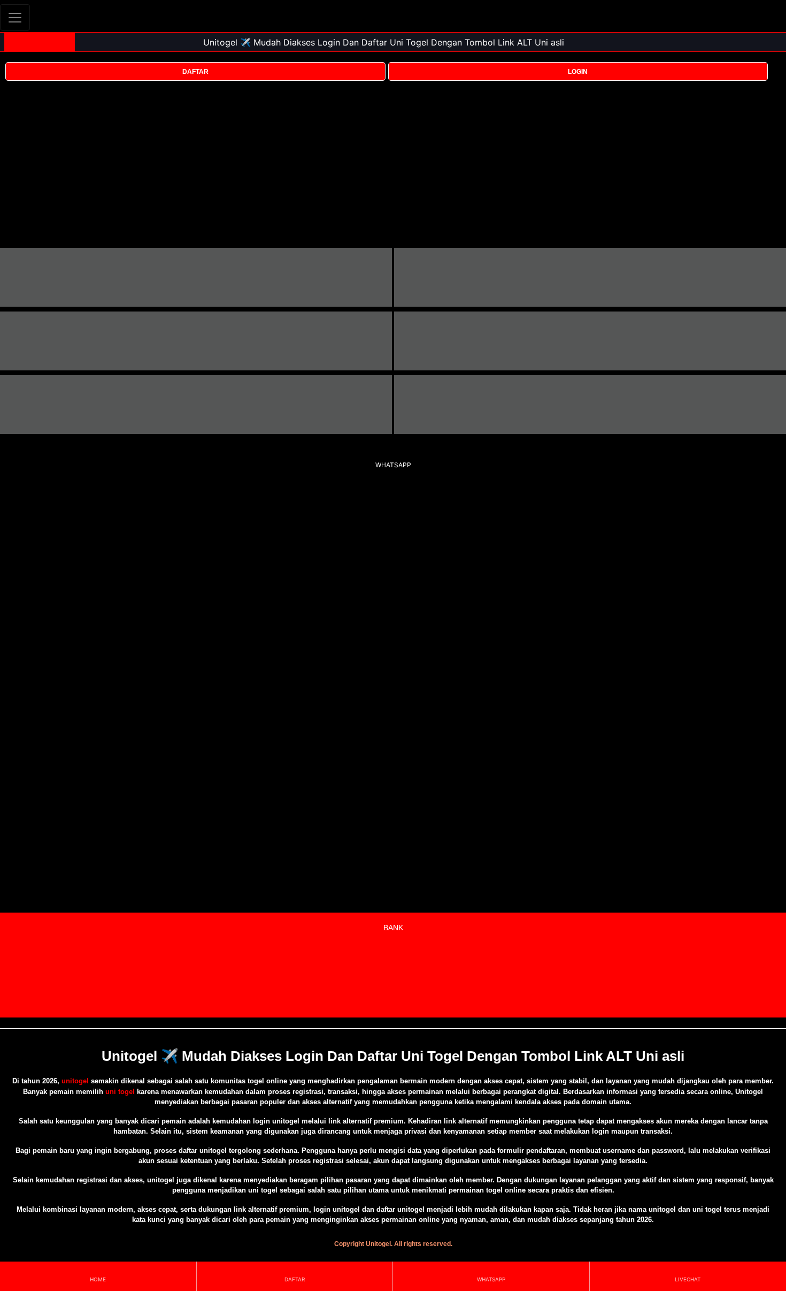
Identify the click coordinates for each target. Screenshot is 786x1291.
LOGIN (578, 71)
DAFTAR (195, 71)
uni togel (120, 1092)
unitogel (75, 1081)
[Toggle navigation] (15, 17)
